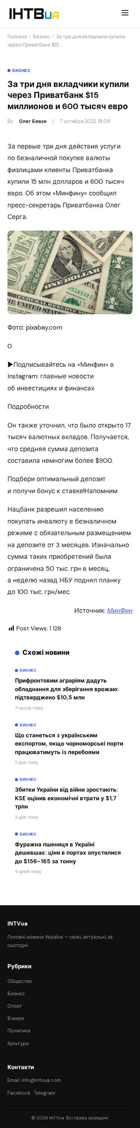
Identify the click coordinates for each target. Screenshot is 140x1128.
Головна (17, 36)
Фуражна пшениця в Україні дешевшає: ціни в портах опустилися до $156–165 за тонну (68, 853)
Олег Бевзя (32, 121)
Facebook (19, 1093)
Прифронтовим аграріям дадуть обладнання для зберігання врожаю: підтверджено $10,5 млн (67, 689)
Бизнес (41, 36)
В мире (15, 1018)
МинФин (120, 610)
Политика (18, 1031)
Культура (17, 1043)
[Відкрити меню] (125, 13)
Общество (19, 981)
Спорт (14, 1006)
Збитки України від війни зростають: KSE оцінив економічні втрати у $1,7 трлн (66, 798)
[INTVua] (33, 14)
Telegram (44, 1093)
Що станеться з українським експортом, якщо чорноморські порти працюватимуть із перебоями (69, 744)
